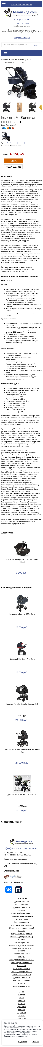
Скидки (21, 995)
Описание (5, 146)
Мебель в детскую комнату (21, 937)
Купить (13, 161)
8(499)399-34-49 (21, 20)
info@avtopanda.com (21, 26)
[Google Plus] (13, 127)
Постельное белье (21, 954)
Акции (21, 998)
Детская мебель (22, 904)
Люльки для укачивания (21, 963)
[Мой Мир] (10, 127)
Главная (4, 59)
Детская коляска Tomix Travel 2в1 (22, 794)
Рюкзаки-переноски (21, 981)
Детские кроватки (21, 942)
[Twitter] (5, 127)
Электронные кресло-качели (21, 960)
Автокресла (21, 899)
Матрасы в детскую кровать (21, 945)
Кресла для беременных (21, 972)
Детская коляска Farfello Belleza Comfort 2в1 (22, 750)
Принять (35, 1042)
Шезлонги (21, 966)
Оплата (21, 1010)
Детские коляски (17, 59)
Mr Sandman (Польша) (16, 143)
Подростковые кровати (21, 934)
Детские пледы (21, 919)
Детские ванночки (21, 922)
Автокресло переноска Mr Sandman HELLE (22, 560)
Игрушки (21, 910)
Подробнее (22, 1042)
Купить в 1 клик (13, 167)
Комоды (21, 957)
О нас (21, 992)
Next (40, 107)
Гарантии (21, 1013)
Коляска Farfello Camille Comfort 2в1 (22, 704)
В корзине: (22, 38)
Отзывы (21, 1016)
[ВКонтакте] (3, 127)
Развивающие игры (21, 986)
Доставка (21, 1007)
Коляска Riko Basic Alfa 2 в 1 (22, 659)
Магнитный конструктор (21, 913)
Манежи (21, 940)
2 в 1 (29, 59)
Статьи (21, 1004)
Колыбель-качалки (21, 969)
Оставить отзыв (16, 146)
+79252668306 (21, 23)
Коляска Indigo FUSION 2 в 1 (22, 614)
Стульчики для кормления (21, 916)
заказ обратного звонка (21, 4)
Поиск (35, 45)
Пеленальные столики (21, 975)
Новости (21, 1001)
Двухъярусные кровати (21, 925)
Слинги (21, 983)
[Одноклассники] (8, 127)
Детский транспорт (21, 907)
